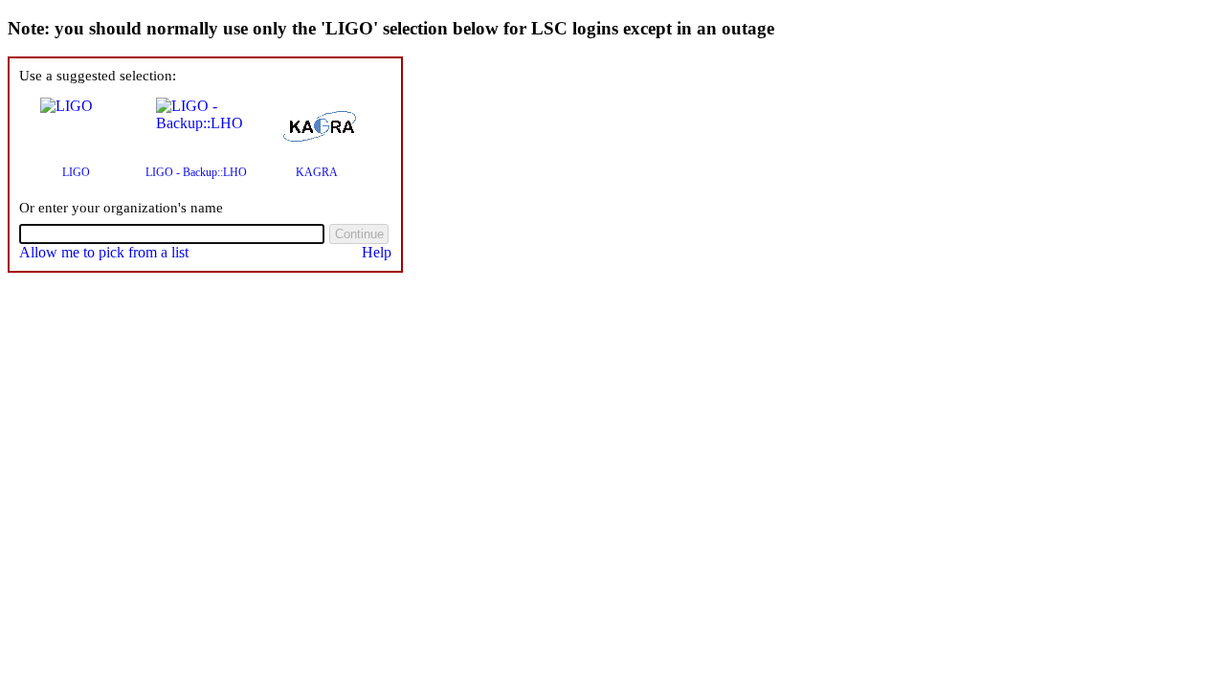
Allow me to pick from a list (104, 252)
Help (376, 252)
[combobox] (171, 234)
